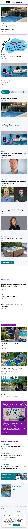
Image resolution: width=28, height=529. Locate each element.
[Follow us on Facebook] (2, 502)
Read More (5, 433)
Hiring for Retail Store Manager (11, 56)
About (2, 508)
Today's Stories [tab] (3, 92)
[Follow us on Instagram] (4, 502)
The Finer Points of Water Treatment (13, 446)
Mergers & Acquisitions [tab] (13, 92)
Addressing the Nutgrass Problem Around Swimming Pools (12, 456)
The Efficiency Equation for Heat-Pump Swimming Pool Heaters (14, 467)
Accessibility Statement (6, 514)
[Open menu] (25, 2)
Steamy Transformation (10, 26)
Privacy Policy (17, 511)
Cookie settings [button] (7, 524)
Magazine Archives (16, 492)
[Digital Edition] (6, 496)
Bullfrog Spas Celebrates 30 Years (12, 238)
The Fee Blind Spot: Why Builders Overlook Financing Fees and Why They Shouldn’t (11, 369)
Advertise (17, 508)
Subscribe (14, 489)
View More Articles (7, 262)
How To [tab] (24, 92)
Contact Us (3, 511)
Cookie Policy (17, 514)
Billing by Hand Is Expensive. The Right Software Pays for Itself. (13, 285)
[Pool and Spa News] (14, 2)
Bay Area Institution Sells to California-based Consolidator (13, 182)
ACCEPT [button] (16, 524)
